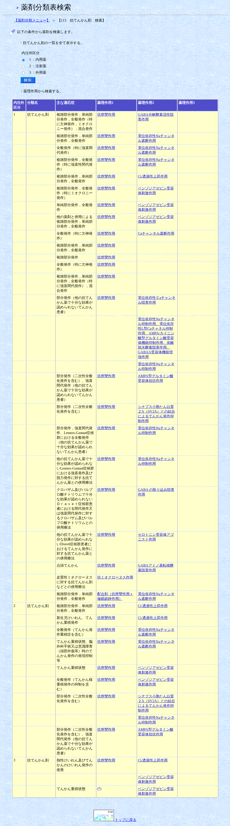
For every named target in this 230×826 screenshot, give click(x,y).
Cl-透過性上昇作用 (153, 176)
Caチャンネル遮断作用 (156, 233)
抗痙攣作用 (106, 114)
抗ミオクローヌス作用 (115, 577)
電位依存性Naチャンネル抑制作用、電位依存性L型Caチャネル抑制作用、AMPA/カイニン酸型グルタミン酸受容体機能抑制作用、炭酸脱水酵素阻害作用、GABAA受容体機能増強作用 (156, 338)
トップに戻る (125, 820)
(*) (99, 788)
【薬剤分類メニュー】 (32, 20)
